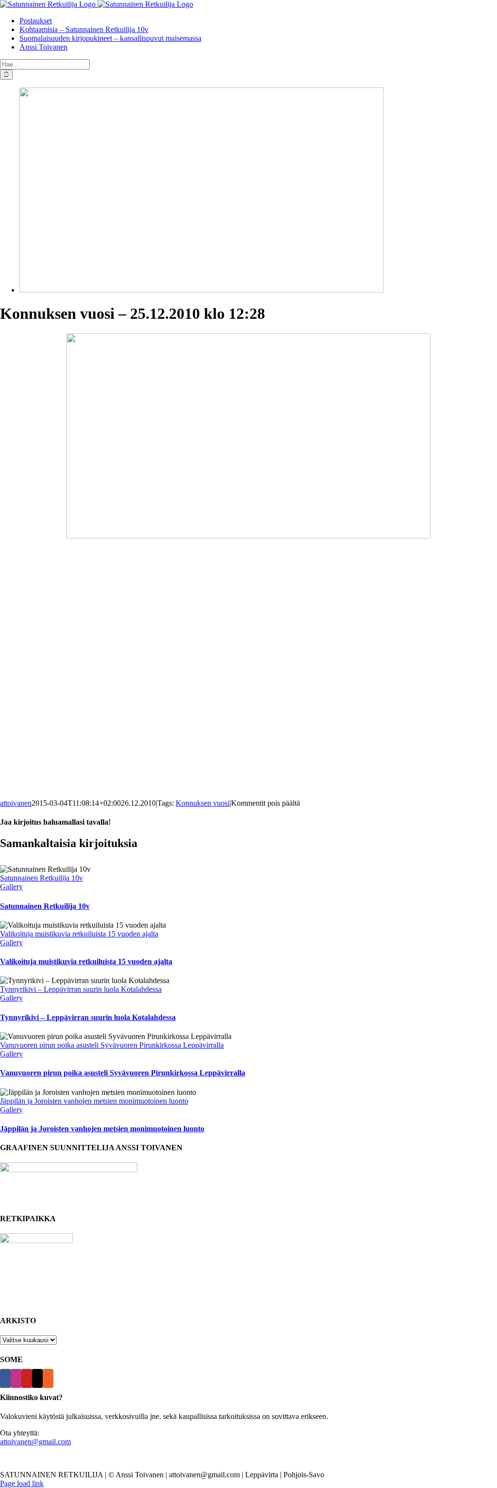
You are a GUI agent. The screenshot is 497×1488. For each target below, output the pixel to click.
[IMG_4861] (201, 290)
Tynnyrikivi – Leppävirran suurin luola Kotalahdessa (81, 989)
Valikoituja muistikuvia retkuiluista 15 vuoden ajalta (79, 934)
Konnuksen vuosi (203, 803)
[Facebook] (5, 1378)
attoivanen (16, 803)
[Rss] (48, 1378)
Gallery (11, 886)
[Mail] (37, 1378)
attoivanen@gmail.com (35, 1441)
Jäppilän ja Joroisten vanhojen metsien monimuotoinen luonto (94, 1101)
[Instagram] (16, 1378)
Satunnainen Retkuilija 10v (41, 878)
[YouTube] (26, 1378)
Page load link (22, 1483)
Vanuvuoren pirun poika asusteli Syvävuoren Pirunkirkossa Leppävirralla (112, 1045)
